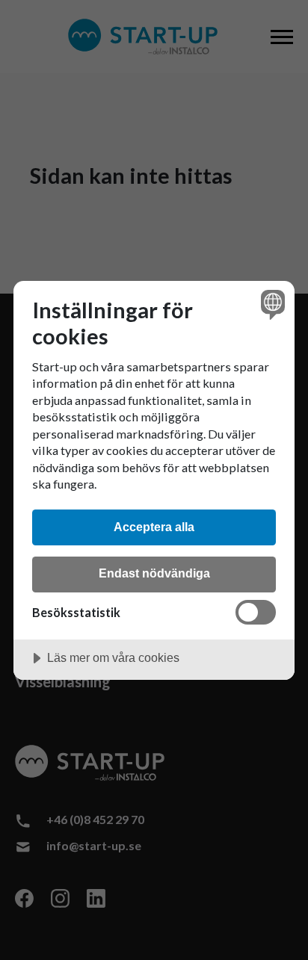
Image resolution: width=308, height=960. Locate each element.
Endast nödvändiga (154, 573)
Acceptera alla (154, 526)
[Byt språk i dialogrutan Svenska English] (271, 304)
